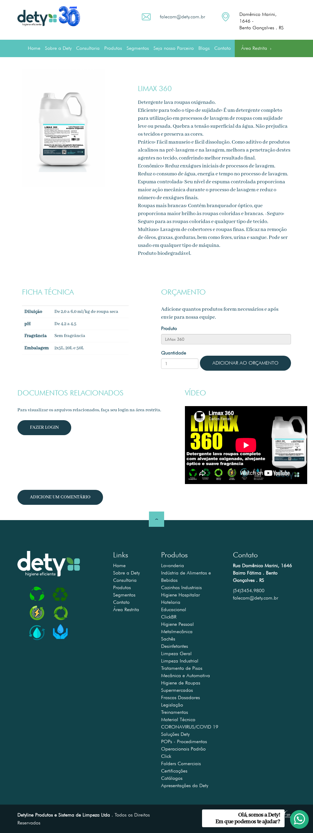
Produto (169, 328)
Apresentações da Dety (184, 785)
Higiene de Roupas (180, 683)
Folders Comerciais (181, 763)
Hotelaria (170, 602)
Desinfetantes (174, 646)
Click (166, 756)
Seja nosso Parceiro (173, 48)
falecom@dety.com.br (182, 17)
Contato (222, 48)
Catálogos (171, 778)
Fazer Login (44, 427)
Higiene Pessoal (177, 624)
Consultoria (88, 48)
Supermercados (177, 690)
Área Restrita (256, 49)
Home (34, 48)
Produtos (113, 48)
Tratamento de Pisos (181, 668)
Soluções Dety (175, 734)
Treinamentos (174, 712)
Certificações (174, 771)
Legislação (172, 705)
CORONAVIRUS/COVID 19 (189, 727)
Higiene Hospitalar (180, 595)
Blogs (204, 48)
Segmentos (138, 48)
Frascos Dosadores (180, 697)
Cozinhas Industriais (181, 587)
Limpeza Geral (176, 653)
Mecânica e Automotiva (185, 675)
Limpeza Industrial (179, 661)
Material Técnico (178, 719)
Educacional (173, 609)
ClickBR (168, 617)
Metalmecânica (177, 631)
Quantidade (173, 353)
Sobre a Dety (58, 48)
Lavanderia (172, 565)
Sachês (168, 639)
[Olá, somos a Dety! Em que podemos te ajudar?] (295, 815)
